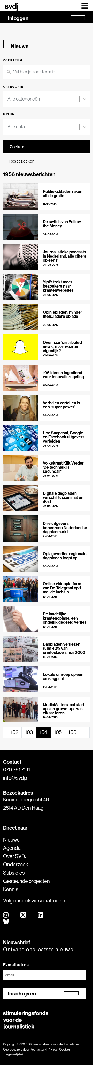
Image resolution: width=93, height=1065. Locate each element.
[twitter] (23, 915)
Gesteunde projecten (26, 881)
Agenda (11, 848)
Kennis (10, 889)
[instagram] (6, 915)
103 (29, 732)
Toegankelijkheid (14, 1054)
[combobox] (43, 99)
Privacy (52, 1049)
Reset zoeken (21, 161)
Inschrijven (21, 993)
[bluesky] (6, 922)
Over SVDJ (15, 856)
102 (14, 732)
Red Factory (38, 1049)
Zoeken (17, 146)
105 (58, 732)
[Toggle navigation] (84, 5)
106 (72, 732)
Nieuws (11, 839)
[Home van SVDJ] (11, 6)
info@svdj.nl (16, 778)
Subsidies (14, 872)
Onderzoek (15, 864)
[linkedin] (41, 915)
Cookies (64, 1049)
